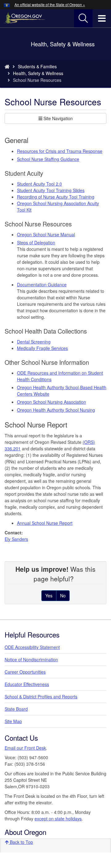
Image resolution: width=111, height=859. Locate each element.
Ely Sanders (16, 539)
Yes (48, 595)
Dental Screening (34, 342)
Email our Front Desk (25, 748)
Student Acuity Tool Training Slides (50, 190)
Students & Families (37, 66)
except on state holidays (58, 818)
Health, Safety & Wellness (38, 73)
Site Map (13, 721)
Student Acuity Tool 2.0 (39, 184)
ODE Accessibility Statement (32, 647)
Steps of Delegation (36, 242)
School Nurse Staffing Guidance (48, 159)
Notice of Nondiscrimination (31, 659)
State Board (16, 709)
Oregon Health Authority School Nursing (56, 410)
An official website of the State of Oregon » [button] (49, 4)
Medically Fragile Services (42, 348)
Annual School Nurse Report (44, 523)
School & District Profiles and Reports (41, 696)
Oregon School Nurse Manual (46, 234)
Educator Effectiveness (27, 684)
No (63, 595)
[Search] (83, 18)
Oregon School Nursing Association (51, 402)
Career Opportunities (25, 672)
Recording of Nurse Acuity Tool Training (55, 197)
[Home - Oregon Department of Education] (7, 66)
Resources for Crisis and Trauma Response (59, 151)
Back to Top (21, 842)
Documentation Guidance (42, 284)
